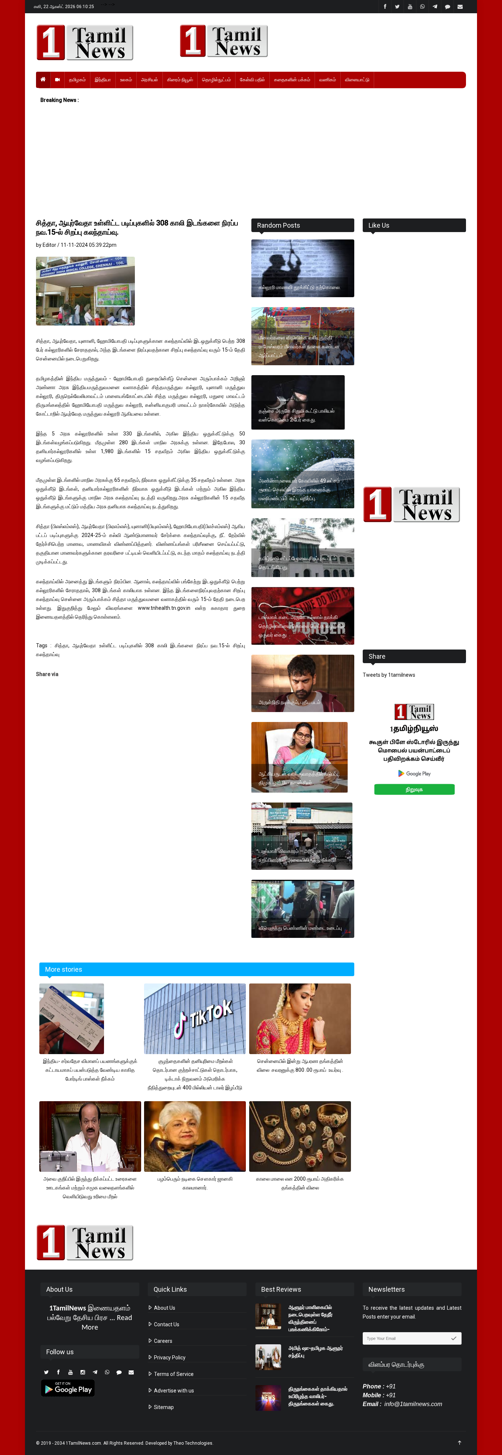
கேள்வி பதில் (252, 79)
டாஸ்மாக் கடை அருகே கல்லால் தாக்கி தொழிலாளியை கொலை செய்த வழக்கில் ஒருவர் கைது (301, 626)
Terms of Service (173, 1374)
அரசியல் (149, 79)
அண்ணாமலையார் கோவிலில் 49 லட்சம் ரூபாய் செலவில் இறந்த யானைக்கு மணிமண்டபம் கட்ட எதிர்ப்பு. (299, 489)
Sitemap (163, 1407)
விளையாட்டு (357, 79)
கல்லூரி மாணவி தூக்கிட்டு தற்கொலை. (300, 287)
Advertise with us (173, 1391)
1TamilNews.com (83, 1443)
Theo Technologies (192, 1443)
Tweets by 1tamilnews (389, 675)
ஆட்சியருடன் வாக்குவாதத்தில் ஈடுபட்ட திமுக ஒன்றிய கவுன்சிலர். (299, 778)
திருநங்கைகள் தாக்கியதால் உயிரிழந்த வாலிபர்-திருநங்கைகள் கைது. (317, 1396)
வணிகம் (327, 79)
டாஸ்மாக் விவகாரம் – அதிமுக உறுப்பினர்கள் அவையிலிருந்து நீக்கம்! (297, 855)
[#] (414, 504)
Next (477, 757)
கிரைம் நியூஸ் (180, 79)
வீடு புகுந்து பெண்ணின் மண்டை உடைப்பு (300, 928)
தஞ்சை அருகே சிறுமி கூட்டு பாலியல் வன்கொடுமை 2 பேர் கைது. (296, 415)
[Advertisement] (251, 161)
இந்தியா (103, 79)
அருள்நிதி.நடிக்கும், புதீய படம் (290, 702)
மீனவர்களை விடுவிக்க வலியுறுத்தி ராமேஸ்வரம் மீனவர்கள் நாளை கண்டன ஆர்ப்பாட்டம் (299, 346)
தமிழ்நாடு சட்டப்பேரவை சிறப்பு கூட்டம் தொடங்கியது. (297, 562)
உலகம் (126, 79)
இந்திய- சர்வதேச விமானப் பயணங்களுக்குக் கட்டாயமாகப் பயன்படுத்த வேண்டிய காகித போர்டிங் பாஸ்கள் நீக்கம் (90, 1070)
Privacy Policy (169, 1357)
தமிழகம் (77, 79)
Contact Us (166, 1324)
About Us (164, 1308)
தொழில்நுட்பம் (216, 79)
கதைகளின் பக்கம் (292, 79)
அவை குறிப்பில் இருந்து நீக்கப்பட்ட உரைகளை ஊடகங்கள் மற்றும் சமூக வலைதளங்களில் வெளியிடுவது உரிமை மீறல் (90, 1187)
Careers (162, 1341)
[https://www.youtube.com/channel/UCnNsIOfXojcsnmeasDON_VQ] (318, 40)
